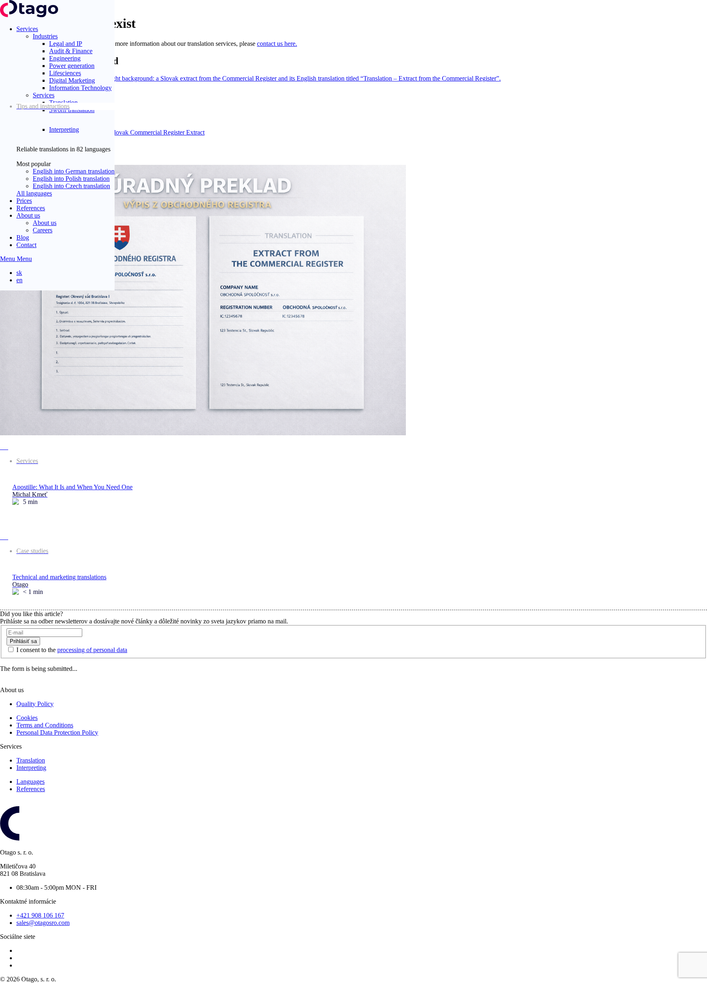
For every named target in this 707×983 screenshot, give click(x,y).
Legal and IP (65, 43)
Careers (42, 230)
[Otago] (29, 14)
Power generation (72, 65)
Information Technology (80, 87)
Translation (30, 760)
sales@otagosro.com (43, 922)
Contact (26, 244)
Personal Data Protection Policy (57, 732)
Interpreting (64, 129)
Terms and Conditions (44, 725)
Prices (24, 200)
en (19, 280)
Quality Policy (35, 703)
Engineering (65, 58)
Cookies (27, 717)
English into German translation (74, 171)
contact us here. (277, 43)
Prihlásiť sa (23, 641)
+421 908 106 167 (40, 915)
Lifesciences (65, 73)
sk (19, 272)
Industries (45, 36)
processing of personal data (92, 649)
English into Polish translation (71, 178)
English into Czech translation (71, 185)
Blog (22, 237)
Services (27, 28)
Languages (30, 781)
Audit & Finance (70, 50)
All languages (34, 193)
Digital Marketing (72, 80)
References (30, 208)
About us (28, 215)
